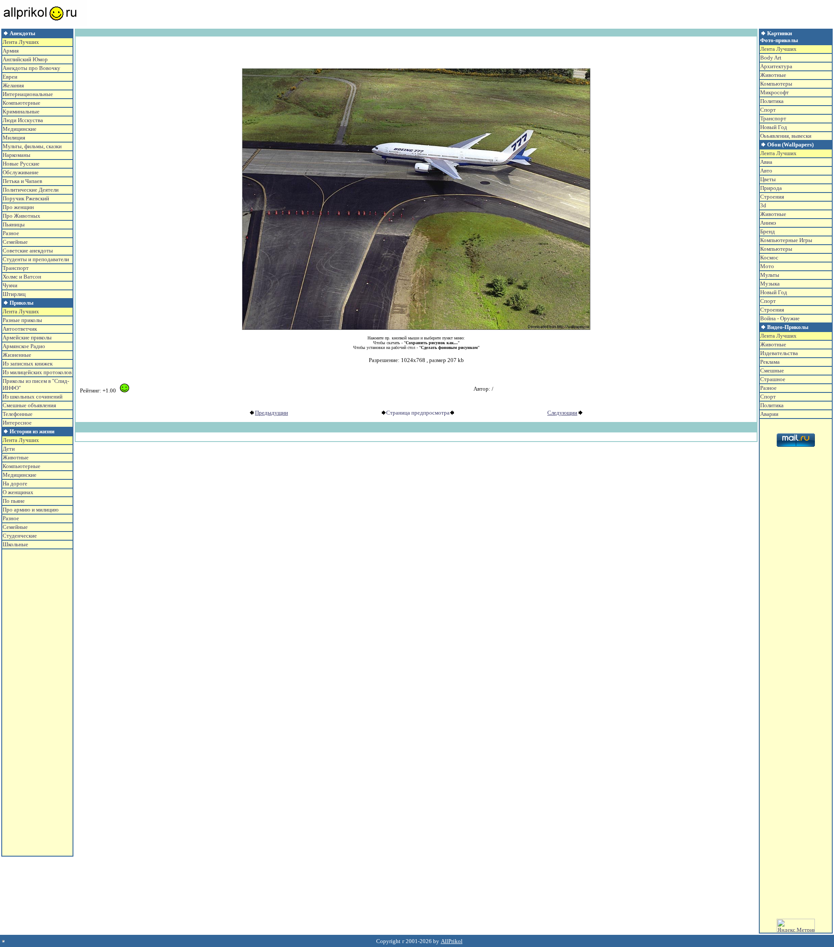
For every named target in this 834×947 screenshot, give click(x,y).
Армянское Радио (24, 346)
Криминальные (21, 111)
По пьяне (14, 501)
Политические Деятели (31, 189)
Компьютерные (21, 103)
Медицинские (19, 129)
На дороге (15, 483)
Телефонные (18, 414)
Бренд (767, 231)
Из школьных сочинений (33, 396)
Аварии (769, 414)
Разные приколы (22, 320)
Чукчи (10, 285)
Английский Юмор (25, 59)
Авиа (766, 162)
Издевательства (779, 353)
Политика (772, 101)
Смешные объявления (29, 405)
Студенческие (20, 535)
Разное (11, 233)
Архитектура (776, 66)
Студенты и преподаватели (36, 259)
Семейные (15, 242)
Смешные (772, 370)
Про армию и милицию (31, 509)
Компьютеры (776, 83)
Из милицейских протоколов (37, 372)
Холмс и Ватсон (22, 276)
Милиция (14, 137)
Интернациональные (28, 94)
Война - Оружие (780, 318)
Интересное (17, 422)
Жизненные (17, 355)
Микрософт (774, 92)
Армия (11, 50)
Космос (769, 257)
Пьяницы (14, 224)
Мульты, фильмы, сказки (32, 146)
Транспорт (16, 268)
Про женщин (18, 207)
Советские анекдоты (28, 250)
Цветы (768, 179)
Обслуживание (21, 172)
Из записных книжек (28, 363)
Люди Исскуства (23, 120)
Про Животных (21, 216)
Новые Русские (21, 163)
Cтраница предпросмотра (418, 412)
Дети (9, 448)
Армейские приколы (27, 337)
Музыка (770, 283)
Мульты (769, 275)
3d (763, 205)
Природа (771, 188)
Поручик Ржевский (26, 198)
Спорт (768, 109)
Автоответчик (20, 329)
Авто (766, 170)
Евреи (10, 76)
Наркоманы (16, 155)
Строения (772, 196)
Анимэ (768, 222)
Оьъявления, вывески (785, 136)
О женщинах (18, 492)
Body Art (770, 57)
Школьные (15, 544)
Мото (767, 266)
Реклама (770, 362)
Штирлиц (14, 294)
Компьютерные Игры (786, 240)
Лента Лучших (21, 42)
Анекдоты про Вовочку (31, 68)
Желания (13, 85)
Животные (16, 457)
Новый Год (773, 127)
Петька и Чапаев (22, 181)
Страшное (772, 379)
